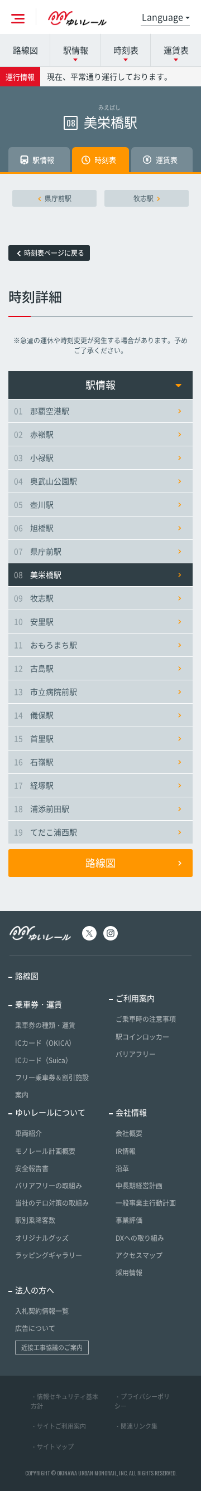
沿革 (122, 1168)
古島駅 (34, 668)
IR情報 (126, 1151)
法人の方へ (34, 1289)
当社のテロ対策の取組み (52, 1203)
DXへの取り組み (140, 1238)
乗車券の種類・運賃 (45, 1025)
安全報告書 (32, 1168)
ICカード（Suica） (43, 1060)
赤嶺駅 (34, 434)
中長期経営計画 (139, 1186)
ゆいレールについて (50, 1112)
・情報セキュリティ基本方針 (64, 1401)
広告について (35, 1328)
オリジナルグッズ (42, 1238)
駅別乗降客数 (35, 1220)
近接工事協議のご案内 (52, 1347)
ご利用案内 (135, 997)
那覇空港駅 (41, 410)
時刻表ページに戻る (54, 253)
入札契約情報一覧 (42, 1311)
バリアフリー (136, 1054)
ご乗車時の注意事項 (146, 1019)
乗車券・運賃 (38, 1004)
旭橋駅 (34, 527)
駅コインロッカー (142, 1037)
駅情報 (100, 384)
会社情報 (131, 1112)
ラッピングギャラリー (48, 1255)
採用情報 (129, 1273)
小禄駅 (34, 457)
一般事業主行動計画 (146, 1203)
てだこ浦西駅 (45, 831)
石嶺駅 (34, 761)
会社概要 (129, 1133)
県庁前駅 (58, 198)
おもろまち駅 (45, 644)
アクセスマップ (139, 1255)
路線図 (25, 50)
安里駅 (34, 621)
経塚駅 (34, 785)
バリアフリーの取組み (48, 1186)
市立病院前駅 (45, 691)
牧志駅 (143, 198)
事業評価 (129, 1220)
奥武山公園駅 (45, 480)
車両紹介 (28, 1133)
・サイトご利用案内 (58, 1426)
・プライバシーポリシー (142, 1401)
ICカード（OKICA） (45, 1043)
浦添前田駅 (41, 808)
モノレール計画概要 (45, 1151)
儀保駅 (34, 714)
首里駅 (34, 738)
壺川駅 (34, 504)
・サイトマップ (52, 1446)
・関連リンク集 (135, 1426)
